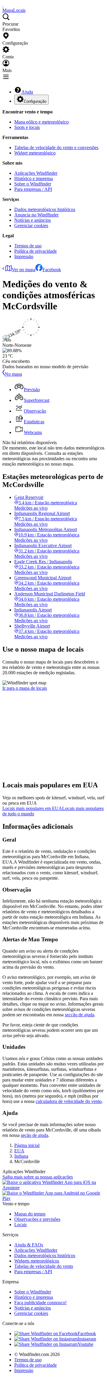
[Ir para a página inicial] (3, 4)
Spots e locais (27, 127)
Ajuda (27, 91)
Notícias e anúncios (32, 220)
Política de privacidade (35, 251)
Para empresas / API (33, 189)
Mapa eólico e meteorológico (41, 121)
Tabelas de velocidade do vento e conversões (56, 147)
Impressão (23, 256)
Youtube (85, 1344)
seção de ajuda (34, 1135)
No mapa (13, 374)
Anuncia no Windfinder (36, 214)
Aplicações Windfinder (35, 173)
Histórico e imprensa (33, 178)
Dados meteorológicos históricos (44, 209)
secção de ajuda (79, 1014)
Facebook (52, 269)
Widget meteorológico (35, 152)
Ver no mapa (23, 269)
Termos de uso (28, 245)
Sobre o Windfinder (32, 183)
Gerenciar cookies (31, 225)
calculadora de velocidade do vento (69, 1101)
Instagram (87, 1338)
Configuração (35, 101)
